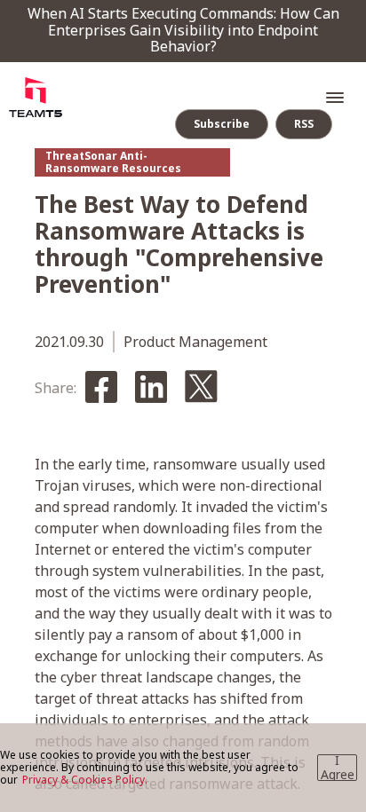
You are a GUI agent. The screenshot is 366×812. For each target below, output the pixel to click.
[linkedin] (151, 388)
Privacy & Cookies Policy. (84, 779)
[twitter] (201, 388)
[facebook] (101, 388)
